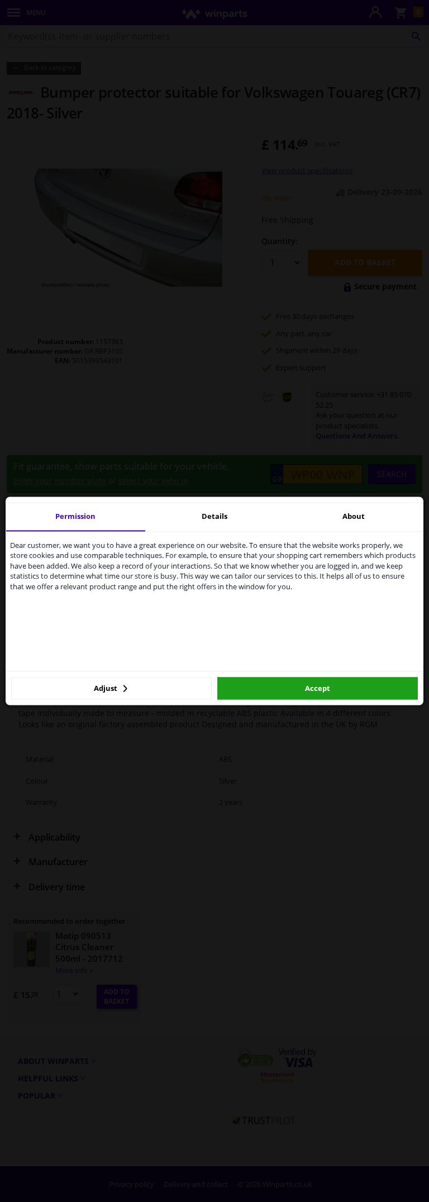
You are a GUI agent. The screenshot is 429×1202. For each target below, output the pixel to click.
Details (214, 516)
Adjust (106, 688)
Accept (317, 688)
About (353, 516)
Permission (75, 516)
